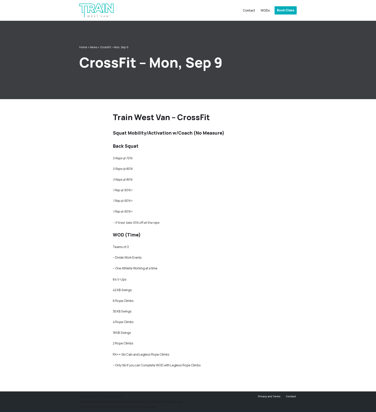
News (93, 47)
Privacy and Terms (269, 396)
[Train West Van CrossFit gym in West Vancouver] (96, 10)
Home (83, 47)
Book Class (285, 10)
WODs (265, 10)
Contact (249, 10)
